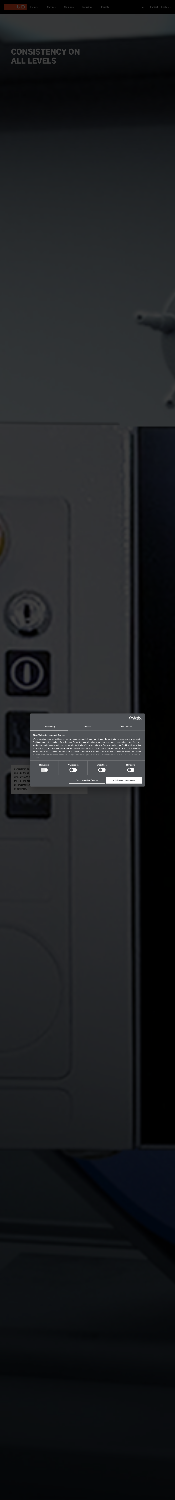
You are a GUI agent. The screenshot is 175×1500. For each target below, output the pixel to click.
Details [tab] (87, 726)
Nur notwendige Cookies (87, 780)
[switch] (73, 770)
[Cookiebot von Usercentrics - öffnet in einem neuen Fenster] (131, 718)
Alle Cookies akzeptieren (124, 780)
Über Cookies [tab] (126, 726)
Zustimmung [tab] (49, 726)
